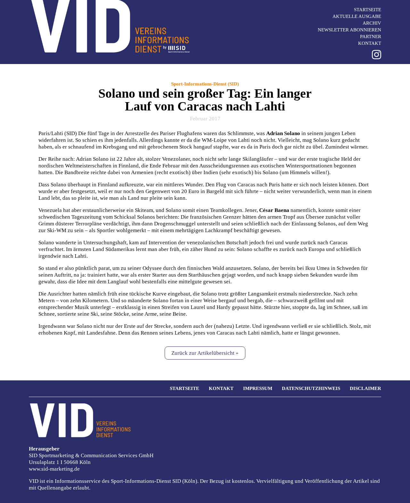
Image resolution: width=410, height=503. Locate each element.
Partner (370, 36)
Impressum (257, 388)
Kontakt (369, 43)
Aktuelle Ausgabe (356, 16)
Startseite (367, 9)
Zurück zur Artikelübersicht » (205, 353)
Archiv (372, 23)
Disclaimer (365, 388)
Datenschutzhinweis (311, 388)
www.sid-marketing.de (54, 469)
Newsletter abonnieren (349, 29)
